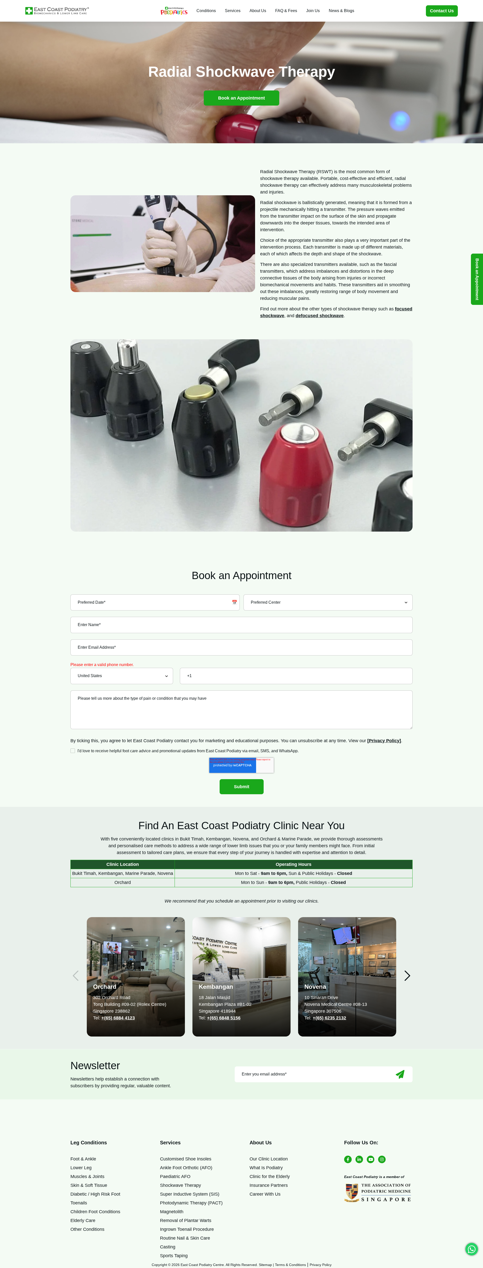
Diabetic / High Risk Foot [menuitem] (95, 1194)
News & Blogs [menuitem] (341, 11)
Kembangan (216, 986)
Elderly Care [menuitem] (82, 1220)
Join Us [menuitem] (313, 11)
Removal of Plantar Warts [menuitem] (185, 1220)
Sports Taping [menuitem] (174, 1255)
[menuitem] (174, 11)
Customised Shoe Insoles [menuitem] (185, 1158)
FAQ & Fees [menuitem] (286, 11)
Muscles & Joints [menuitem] (87, 1176)
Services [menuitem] (232, 11)
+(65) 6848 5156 (223, 1017)
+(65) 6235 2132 (329, 1017)
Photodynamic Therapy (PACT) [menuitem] (191, 1202)
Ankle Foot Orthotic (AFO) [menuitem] (186, 1167)
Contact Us (442, 10)
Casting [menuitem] (167, 1246)
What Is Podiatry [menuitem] (266, 1167)
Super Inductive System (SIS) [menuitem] (189, 1194)
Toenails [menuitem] (78, 1202)
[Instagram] (382, 1159)
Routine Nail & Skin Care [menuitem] (185, 1238)
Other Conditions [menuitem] (87, 1229)
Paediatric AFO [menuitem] (175, 1176)
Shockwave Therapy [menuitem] (180, 1185)
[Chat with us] (471, 1249)
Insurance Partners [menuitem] (269, 1185)
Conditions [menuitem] (206, 11)
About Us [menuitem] (258, 11)
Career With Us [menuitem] (265, 1194)
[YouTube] (370, 1159)
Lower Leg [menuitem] (81, 1167)
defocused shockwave (320, 315)
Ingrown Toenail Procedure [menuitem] (187, 1229)
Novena (315, 986)
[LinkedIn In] (359, 1159)
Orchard (104, 986)
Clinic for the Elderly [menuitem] (270, 1176)
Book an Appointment (241, 98)
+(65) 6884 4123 (118, 1017)
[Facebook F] (348, 1159)
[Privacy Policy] (384, 740)
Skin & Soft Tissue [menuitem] (88, 1185)
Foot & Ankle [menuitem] (83, 1158)
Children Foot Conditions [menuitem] (95, 1211)
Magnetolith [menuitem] (171, 1211)
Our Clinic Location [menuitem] (269, 1158)
